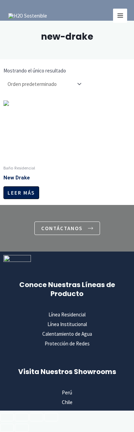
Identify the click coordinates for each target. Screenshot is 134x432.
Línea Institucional (67, 324)
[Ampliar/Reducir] (7, 417)
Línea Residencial (67, 314)
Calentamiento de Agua (67, 334)
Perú (67, 392)
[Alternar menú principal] (120, 16)
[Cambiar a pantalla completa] (22, 417)
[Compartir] (36, 417)
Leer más (21, 192)
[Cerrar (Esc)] (51, 417)
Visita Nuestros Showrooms (67, 371)
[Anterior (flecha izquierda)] (7, 428)
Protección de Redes (67, 343)
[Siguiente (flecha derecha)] (22, 428)
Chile (67, 402)
